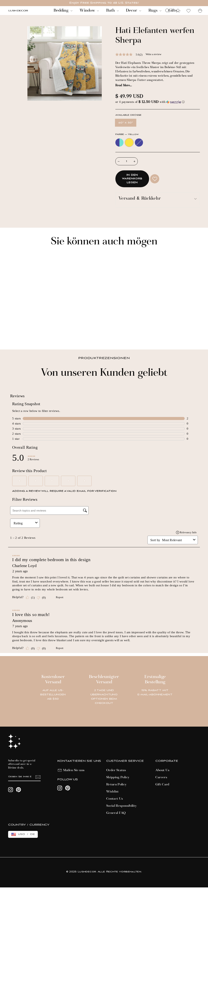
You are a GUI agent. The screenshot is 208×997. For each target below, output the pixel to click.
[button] (157, 102)
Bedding (61, 11)
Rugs (153, 11)
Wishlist (112, 791)
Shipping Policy (117, 777)
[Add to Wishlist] (154, 178)
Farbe (127, 134)
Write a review (153, 54)
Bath (111, 11)
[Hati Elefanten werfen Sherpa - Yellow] (16, 332)
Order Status (116, 770)
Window (88, 11)
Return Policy (116, 784)
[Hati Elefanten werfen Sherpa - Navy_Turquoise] (10, 332)
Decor (132, 11)
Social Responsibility (121, 806)
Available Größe (128, 115)
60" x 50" (125, 122)
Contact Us (114, 798)
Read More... (123, 85)
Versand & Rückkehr (140, 199)
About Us (162, 770)
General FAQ (116, 813)
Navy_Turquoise (119, 142)
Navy (139, 142)
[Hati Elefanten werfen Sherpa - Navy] (21, 332)
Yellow (129, 142)
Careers (161, 777)
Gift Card (162, 784)
